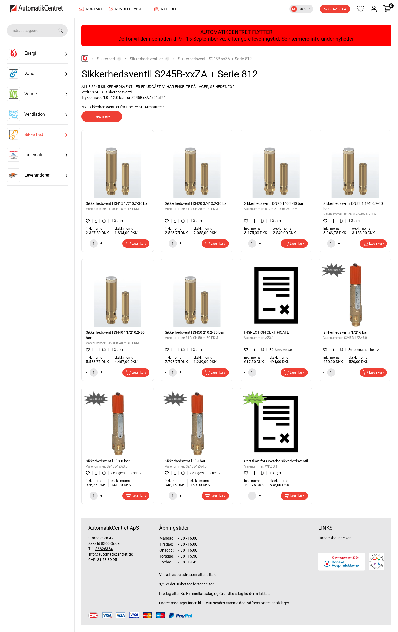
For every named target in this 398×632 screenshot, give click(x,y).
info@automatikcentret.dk (110, 554)
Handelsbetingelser (334, 538)
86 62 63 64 (337, 9)
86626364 (104, 549)
